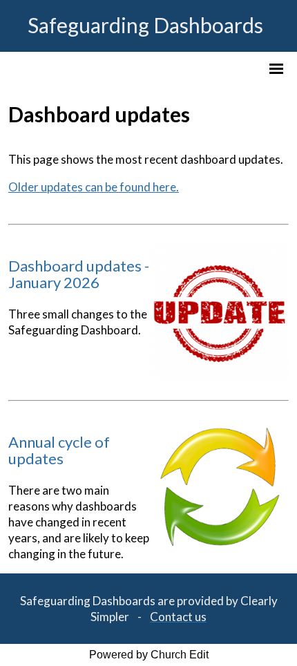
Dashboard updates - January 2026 (78, 274)
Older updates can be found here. (93, 187)
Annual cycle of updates (59, 450)
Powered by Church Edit (149, 654)
